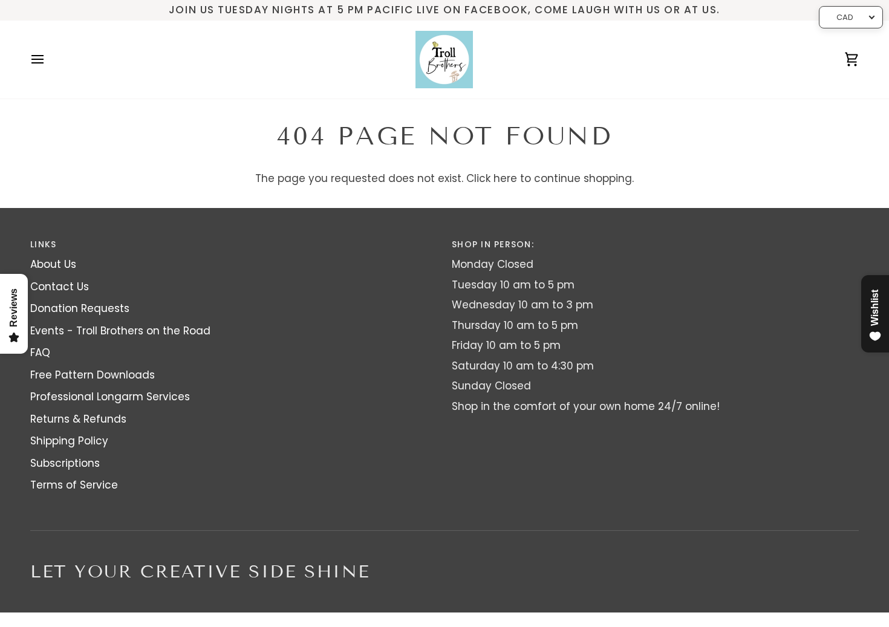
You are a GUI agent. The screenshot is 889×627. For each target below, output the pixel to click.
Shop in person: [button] (493, 244)
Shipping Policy (69, 441)
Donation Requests (79, 308)
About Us (53, 264)
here (505, 178)
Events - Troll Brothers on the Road (120, 330)
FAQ (40, 352)
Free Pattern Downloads (92, 375)
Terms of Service (74, 485)
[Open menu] (48, 60)
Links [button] (43, 244)
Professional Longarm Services (110, 396)
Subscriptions (65, 463)
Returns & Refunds (78, 419)
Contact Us (59, 286)
